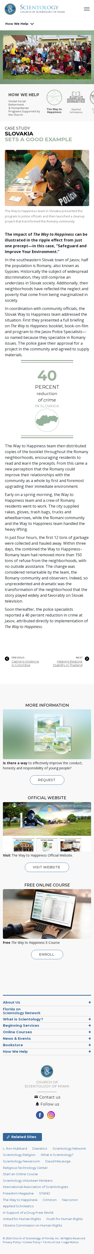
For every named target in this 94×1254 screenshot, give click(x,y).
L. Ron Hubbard (15, 1148)
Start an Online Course (20, 1174)
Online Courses (17, 1032)
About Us (11, 1002)
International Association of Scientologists (35, 1187)
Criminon (50, 1200)
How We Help (16, 24)
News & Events (17, 1038)
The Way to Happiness (20, 1200)
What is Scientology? (23, 1019)
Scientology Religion (19, 1155)
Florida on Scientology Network (21, 1011)
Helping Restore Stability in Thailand (67, 663)
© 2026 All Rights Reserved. (44, 1238)
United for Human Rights (22, 1219)
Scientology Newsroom (21, 1161)
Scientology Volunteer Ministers (27, 1180)
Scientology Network (69, 1148)
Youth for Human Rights (64, 1219)
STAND (44, 1193)
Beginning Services (21, 1025)
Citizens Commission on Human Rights (32, 1225)
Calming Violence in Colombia (25, 663)
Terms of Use (51, 1242)
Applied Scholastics (18, 1206)
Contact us (49, 1097)
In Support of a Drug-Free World (28, 1212)
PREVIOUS (18, 658)
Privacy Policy (12, 1242)
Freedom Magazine (18, 1193)
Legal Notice (71, 1242)
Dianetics (39, 1148)
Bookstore (13, 1045)
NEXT (79, 658)
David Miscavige (58, 1161)
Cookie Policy (31, 1242)
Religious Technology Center (25, 1168)
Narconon (70, 1200)
